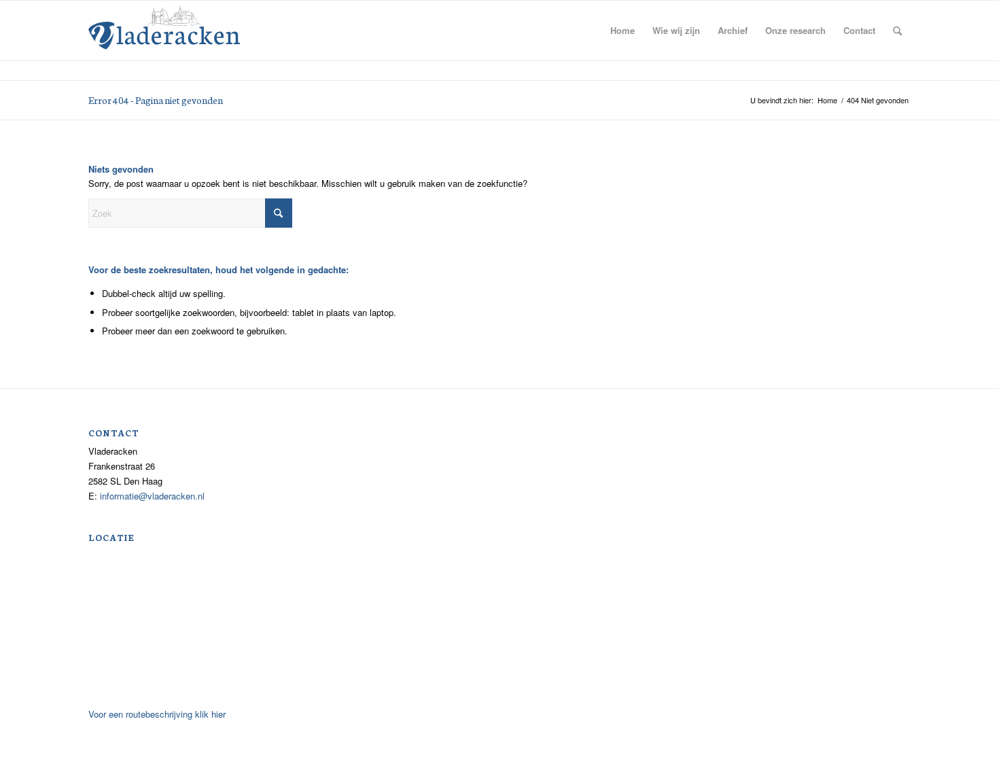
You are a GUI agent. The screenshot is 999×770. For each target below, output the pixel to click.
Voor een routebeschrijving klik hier (157, 713)
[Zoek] (897, 30)
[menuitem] (622, 30)
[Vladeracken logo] (164, 26)
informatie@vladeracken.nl (152, 495)
